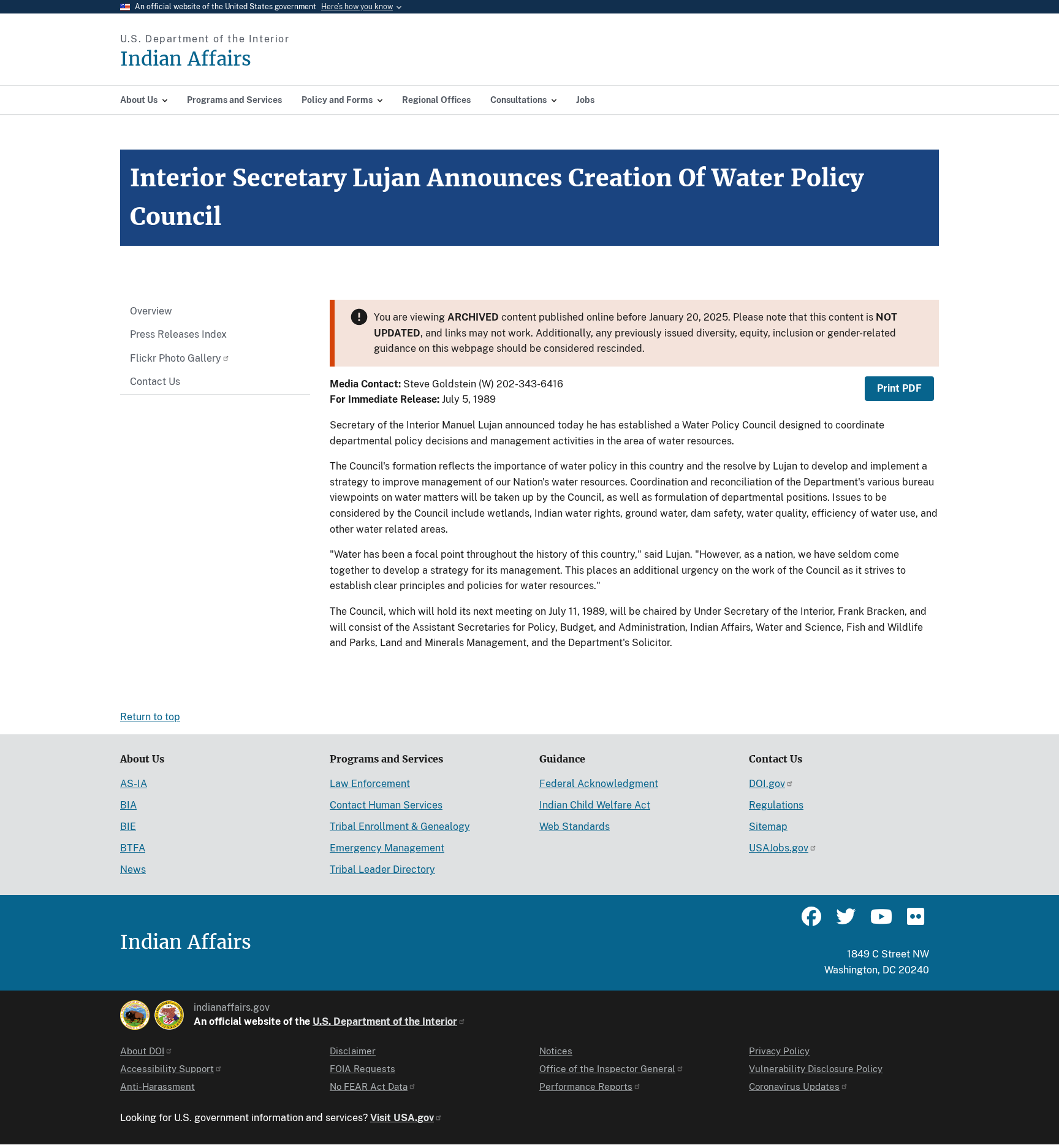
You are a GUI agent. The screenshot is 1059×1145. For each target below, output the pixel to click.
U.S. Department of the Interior (385, 1021)
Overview (151, 311)
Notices (555, 1051)
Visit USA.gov (402, 1118)
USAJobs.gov (778, 848)
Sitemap (768, 826)
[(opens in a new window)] (135, 1015)
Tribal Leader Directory (382, 869)
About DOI (142, 1051)
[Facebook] (811, 922)
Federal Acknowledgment (598, 783)
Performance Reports (585, 1086)
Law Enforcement (370, 783)
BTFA (132, 848)
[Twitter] (845, 922)
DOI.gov (767, 783)
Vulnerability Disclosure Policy (815, 1068)
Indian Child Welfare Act (594, 805)
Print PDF (899, 388)
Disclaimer (353, 1051)
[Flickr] (914, 922)
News (133, 869)
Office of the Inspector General (607, 1068)
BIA (128, 805)
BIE (128, 826)
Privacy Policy (779, 1051)
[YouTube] (880, 922)
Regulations (776, 805)
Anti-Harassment (157, 1086)
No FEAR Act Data (369, 1086)
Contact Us (155, 381)
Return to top (150, 717)
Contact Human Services (386, 805)
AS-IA (133, 783)
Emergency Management (387, 848)
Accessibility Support (167, 1068)
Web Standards (574, 826)
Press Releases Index (178, 334)
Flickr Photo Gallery (175, 358)
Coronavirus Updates (794, 1086)
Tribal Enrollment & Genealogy (400, 826)
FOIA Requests (362, 1068)
